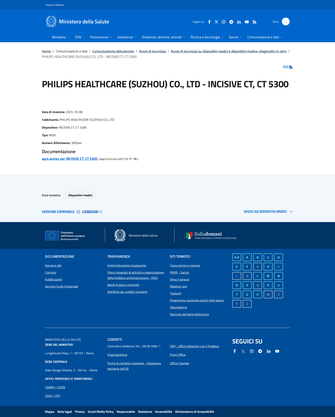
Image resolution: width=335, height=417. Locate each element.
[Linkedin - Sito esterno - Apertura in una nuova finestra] (237, 21)
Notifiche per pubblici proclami (127, 291)
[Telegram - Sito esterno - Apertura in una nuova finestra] (260, 350)
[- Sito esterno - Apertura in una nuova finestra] (277, 350)
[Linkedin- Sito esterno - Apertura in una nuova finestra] (268, 350)
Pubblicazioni (53, 279)
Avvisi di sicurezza (152, 51)
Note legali (64, 411)
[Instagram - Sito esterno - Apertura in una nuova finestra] (222, 21)
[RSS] (253, 21)
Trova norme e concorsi (185, 265)
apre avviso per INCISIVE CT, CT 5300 (70, 158)
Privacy (80, 411)
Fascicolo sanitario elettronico (189, 314)
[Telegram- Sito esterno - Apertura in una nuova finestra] (230, 21)
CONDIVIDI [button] (90, 211)
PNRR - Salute (179, 272)
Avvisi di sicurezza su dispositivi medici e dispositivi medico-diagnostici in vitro (229, 51)
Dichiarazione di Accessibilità (194, 411)
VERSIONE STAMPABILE (58, 211)
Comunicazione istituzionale (113, 51)
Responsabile (126, 411)
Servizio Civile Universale (61, 286)
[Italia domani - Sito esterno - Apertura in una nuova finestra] (213, 235)
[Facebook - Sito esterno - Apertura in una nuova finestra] (208, 21)
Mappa (49, 411)
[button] (286, 21)
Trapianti (175, 293)
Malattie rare (178, 286)
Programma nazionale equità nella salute (197, 300)
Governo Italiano (54, 5)
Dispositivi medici (80, 195)
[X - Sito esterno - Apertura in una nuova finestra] (216, 21)
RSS (285, 66)
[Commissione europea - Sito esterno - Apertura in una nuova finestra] (65, 235)
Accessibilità (163, 411)
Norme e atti (53, 265)
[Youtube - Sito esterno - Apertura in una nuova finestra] (245, 21)
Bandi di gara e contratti (123, 284)
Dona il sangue (179, 279)
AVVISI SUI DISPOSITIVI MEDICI (265, 211)
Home (46, 51)
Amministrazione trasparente (126, 265)
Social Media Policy (101, 411)
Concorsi (50, 272)
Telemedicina (178, 307)
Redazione (145, 411)
